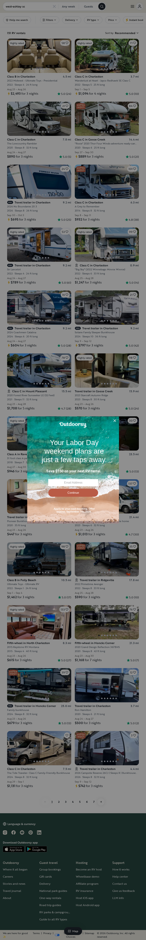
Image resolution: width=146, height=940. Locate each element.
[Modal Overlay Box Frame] (73, 470)
